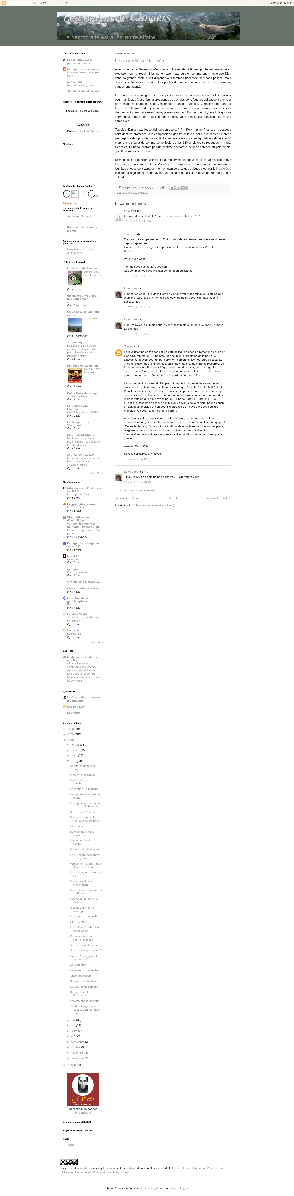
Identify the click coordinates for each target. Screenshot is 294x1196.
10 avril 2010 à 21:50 (137, 221)
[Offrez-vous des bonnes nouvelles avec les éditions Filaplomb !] (83, 1104)
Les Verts (73, 712)
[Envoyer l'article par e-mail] (161, 187)
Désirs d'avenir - (78, 706)
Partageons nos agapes (83, 543)
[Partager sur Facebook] (183, 188)
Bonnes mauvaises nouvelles (82, 833)
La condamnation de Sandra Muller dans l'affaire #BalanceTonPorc (83, 462)
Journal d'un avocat (80, 454)
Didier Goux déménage (82, 393)
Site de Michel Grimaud (83, 91)
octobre (76, 1047)
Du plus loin (74, 633)
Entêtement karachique (84, 1000)
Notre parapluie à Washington (81, 883)
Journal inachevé (77, 396)
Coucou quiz (78, 964)
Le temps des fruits (78, 494)
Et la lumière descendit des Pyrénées (84, 856)
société (132, 192)
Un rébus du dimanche (84, 849)
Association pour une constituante (80, 251)
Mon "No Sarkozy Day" (80, 85)
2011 (70, 1065)
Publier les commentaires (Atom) (153, 505)
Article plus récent (127, 498)
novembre (77, 1052)
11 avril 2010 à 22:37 (137, 334)
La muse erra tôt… (78, 507)
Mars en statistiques (82, 774)
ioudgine (73, 569)
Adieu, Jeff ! (74, 546)
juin (73, 1025)
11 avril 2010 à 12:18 (137, 306)
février (75, 750)
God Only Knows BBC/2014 (83, 412)
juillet (74, 1030)
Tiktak (128, 346)
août (74, 1036)
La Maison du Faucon (82, 268)
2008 (71, 728)
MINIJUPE (73, 556)
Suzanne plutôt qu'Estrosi (86, 945)
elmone (129, 234)
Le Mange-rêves (78, 422)
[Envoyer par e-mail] (171, 188)
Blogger (183, 1188)
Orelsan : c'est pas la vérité (83, 588)
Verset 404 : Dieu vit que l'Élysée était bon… (85, 865)
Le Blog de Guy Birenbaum (77, 407)
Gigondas (72, 559)
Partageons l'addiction (82, 365)
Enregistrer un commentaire (137, 490)
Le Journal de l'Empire (84, 986)
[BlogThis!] (175, 188)
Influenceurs (83, 1112)
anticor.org (74, 342)
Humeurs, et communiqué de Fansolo (86, 891)
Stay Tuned (74, 425)
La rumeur (76, 826)
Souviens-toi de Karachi (85, 981)
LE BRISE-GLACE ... (80, 434)
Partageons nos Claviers (84, 69)
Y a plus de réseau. (78, 572)
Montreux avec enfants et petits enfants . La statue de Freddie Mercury (83, 442)
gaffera (158, 1188)
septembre (78, 1041)
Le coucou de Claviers (117, 17)
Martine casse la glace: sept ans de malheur (84, 819)
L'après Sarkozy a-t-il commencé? (83, 957)
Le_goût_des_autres (81, 504)
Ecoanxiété (90, 318)
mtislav (129, 210)
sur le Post (74, 81)
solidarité (143, 192)
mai (73, 1020)
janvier (75, 744)
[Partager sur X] (179, 188)
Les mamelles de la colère (140, 60)
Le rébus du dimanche (84, 788)
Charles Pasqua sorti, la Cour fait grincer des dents (85, 1010)
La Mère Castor (77, 614)
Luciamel (73, 630)
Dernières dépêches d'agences (83, 767)
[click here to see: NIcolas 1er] (83, 195)
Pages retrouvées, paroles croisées (79, 61)
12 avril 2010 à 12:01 (137, 459)
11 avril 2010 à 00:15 (137, 276)
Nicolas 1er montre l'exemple (82, 909)
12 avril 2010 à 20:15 (137, 482)
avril (74, 761)
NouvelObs (223, 168)
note (69, 302)
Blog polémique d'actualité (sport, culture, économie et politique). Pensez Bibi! (83, 522)
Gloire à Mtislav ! (80, 922)
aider (203, 159)
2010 (71, 739)
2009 (71, 734)
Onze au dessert (80, 975)
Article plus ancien (218, 498)
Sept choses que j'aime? (85, 950)
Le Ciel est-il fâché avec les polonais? (85, 929)
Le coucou (131, 288)
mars (74, 755)
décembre (77, 1058)
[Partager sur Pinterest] (186, 188)
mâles (227, 116)
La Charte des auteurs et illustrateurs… (84, 699)
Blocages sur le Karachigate (79, 993)
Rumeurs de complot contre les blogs (83, 938)
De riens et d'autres (82, 812)
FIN (69, 604)
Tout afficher (97, 473)
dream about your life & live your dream (83, 297)
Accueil (172, 498)
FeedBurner (91, 131)
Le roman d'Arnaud (79, 216)
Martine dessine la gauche (81, 781)
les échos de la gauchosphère (77, 599)
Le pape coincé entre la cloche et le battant (85, 804)
